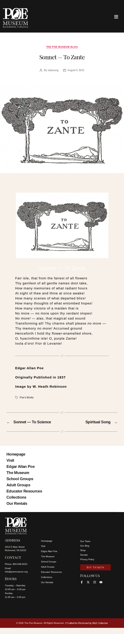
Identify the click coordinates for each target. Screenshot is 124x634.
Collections (16, 497)
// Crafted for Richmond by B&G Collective (86, 623)
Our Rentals (16, 503)
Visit (10, 460)
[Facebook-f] (81, 582)
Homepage (15, 454)
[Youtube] (100, 582)
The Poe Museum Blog (62, 47)
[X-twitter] (88, 582)
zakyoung (53, 70)
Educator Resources (24, 491)
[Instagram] (94, 582)
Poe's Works (27, 397)
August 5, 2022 (75, 70)
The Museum (17, 472)
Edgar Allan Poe (20, 466)
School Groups (19, 479)
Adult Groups (18, 485)
